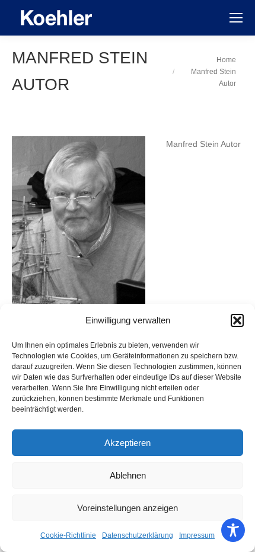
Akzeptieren (127, 443)
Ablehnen (128, 475)
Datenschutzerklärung (137, 535)
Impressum (197, 535)
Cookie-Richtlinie (68, 535)
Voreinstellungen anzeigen (127, 508)
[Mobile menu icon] (236, 18)
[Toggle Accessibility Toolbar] (233, 530)
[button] (237, 320)
